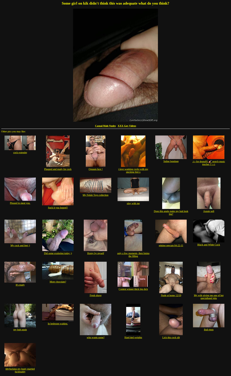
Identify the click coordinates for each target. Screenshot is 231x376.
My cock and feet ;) (20, 245)
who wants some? (95, 337)
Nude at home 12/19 (171, 295)
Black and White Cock (208, 244)
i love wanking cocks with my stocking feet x (133, 170)
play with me (133, 203)
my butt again (20, 329)
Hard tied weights (133, 337)
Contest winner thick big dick (133, 289)
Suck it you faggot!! (58, 207)
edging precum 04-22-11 (171, 245)
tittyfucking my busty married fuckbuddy (20, 370)
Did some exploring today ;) (58, 253)
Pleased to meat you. (20, 203)
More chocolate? (58, 281)
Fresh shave (96, 295)
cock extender (20, 152)
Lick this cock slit (171, 337)
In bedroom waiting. (58, 323)
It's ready (20, 285)
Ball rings (209, 329)
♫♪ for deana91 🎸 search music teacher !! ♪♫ (208, 163)
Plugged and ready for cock (58, 169)
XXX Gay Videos (127, 125)
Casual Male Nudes (105, 125)
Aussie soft (208, 211)
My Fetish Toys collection (95, 195)
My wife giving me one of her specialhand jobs (209, 297)
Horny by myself (95, 253)
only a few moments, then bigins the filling (133, 254)
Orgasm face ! (96, 169)
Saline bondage (171, 161)
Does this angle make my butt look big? (171, 212)
